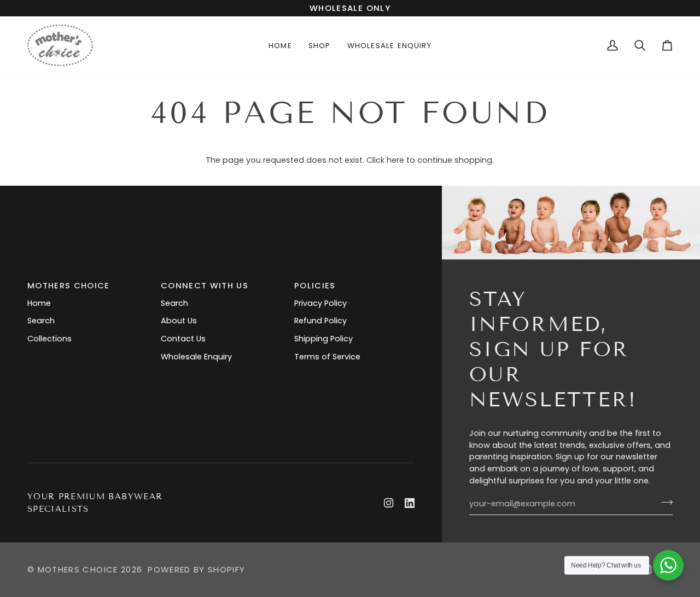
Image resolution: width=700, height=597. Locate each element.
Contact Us (183, 338)
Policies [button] (315, 285)
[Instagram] (389, 503)
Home (39, 303)
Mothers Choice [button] (68, 285)
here (395, 160)
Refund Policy (320, 320)
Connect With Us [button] (204, 285)
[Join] (664, 502)
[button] (319, 45)
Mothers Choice (78, 569)
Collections (49, 338)
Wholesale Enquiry (196, 356)
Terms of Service (327, 356)
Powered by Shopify (196, 569)
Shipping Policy (323, 338)
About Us (179, 320)
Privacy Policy (320, 303)
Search (41, 320)
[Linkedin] (410, 503)
